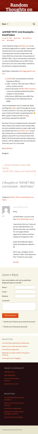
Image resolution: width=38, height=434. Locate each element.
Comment (6, 300)
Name (4, 287)
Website (5, 296)
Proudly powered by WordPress (12, 430)
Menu (4, 24)
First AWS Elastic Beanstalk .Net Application (15, 343)
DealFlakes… (9, 148)
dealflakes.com (22, 131)
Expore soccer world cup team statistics (15, 346)
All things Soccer (9, 372)
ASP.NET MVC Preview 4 (27, 89)
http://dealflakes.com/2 (25, 219)
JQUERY (9, 79)
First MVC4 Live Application (10, 349)
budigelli (11, 40)
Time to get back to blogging (11, 358)
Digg (27, 115)
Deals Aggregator (9, 375)
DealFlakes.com (23, 46)
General (18, 38)
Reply (17, 262)
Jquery (14, 108)
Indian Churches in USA (11, 384)
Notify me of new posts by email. (15, 327)
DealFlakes (27, 38)
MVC (3, 40)
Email (4, 292)
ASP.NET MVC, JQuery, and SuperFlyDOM (19, 173)
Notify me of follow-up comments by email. (19, 322)
